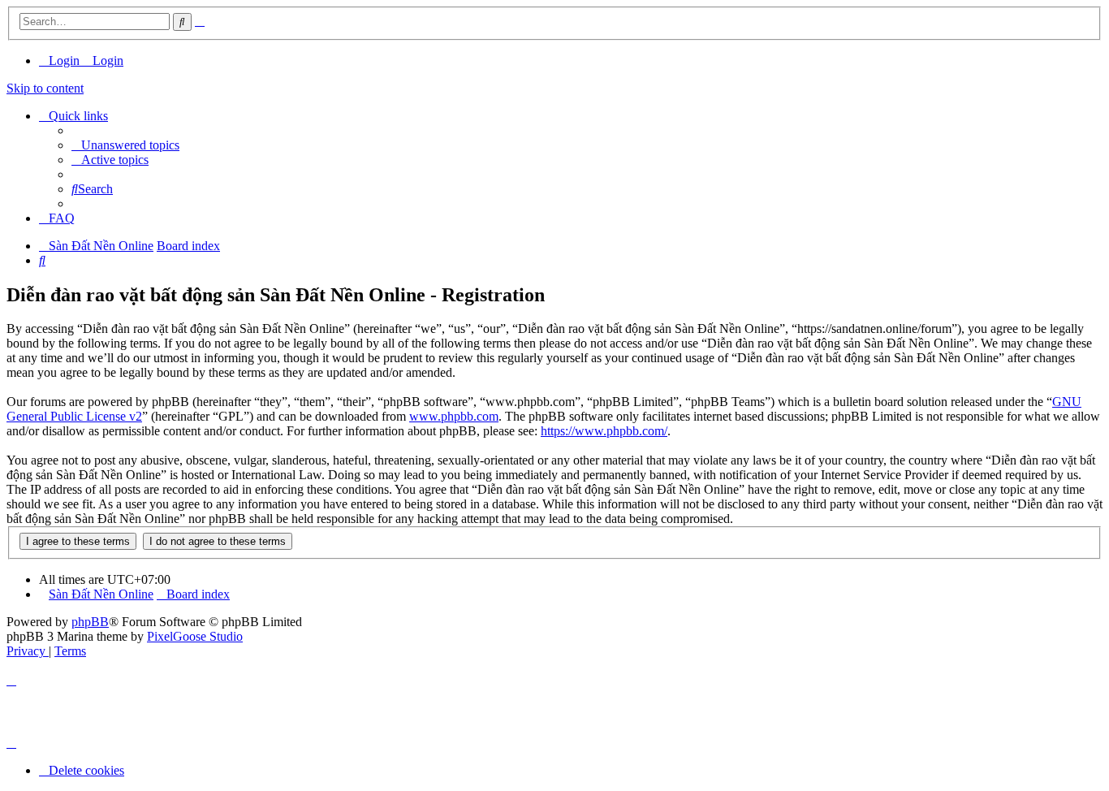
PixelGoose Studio (195, 636)
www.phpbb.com (453, 416)
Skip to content (45, 88)
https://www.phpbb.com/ (604, 431)
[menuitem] (61, 60)
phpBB (90, 622)
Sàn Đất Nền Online (101, 594)
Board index (198, 594)
